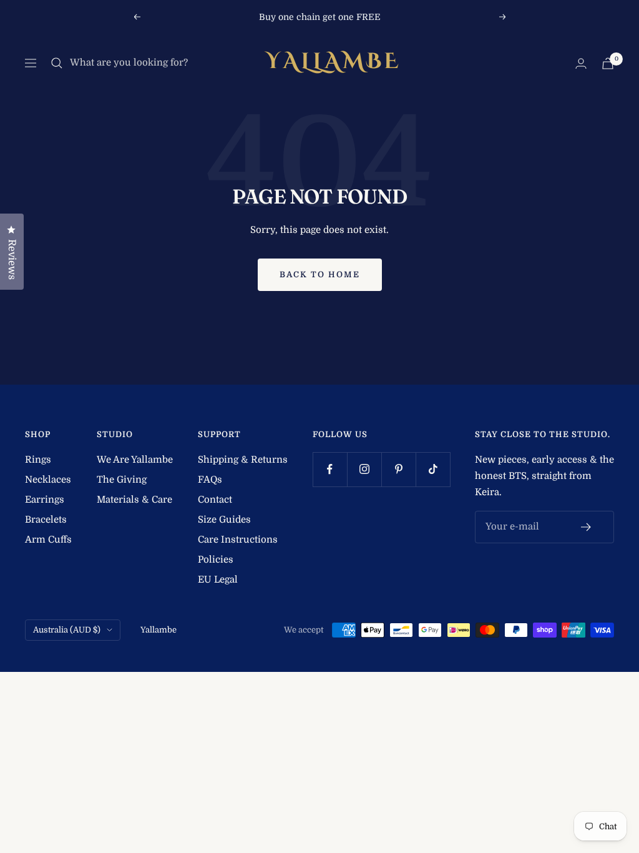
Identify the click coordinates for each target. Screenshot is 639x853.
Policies (215, 559)
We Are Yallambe (135, 459)
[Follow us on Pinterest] (398, 469)
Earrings (44, 499)
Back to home (320, 274)
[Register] (586, 527)
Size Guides (224, 519)
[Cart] (608, 63)
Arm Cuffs (48, 539)
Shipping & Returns (243, 459)
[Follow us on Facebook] (330, 469)
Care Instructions (238, 539)
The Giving (122, 479)
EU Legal (218, 579)
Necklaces (48, 479)
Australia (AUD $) (66, 629)
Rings (38, 459)
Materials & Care (134, 499)
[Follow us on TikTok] (433, 469)
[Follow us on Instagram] (364, 469)
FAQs (210, 479)
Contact (215, 499)
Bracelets (46, 519)
